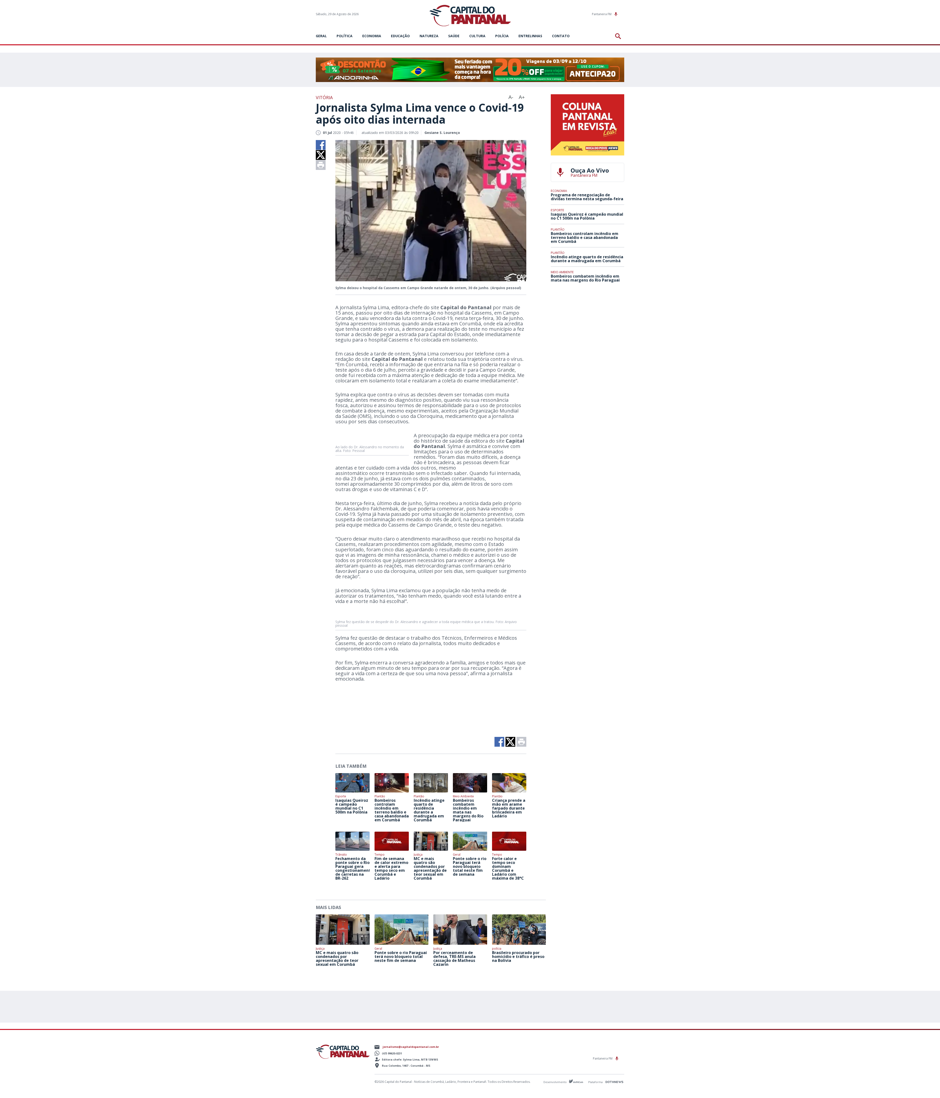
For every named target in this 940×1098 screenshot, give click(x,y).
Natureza (429, 36)
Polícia (502, 36)
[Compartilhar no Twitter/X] (321, 155)
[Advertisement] (587, 322)
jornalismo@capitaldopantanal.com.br (411, 1047)
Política (344, 36)
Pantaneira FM (602, 14)
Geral (321, 36)
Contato (561, 36)
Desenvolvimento (555, 1081)
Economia (371, 36)
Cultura (477, 36)
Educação (400, 36)
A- (510, 97)
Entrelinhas (530, 36)
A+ (522, 97)
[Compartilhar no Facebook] (321, 145)
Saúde (453, 36)
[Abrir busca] (619, 36)
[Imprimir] (321, 165)
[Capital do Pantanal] (470, 16)
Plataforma (595, 1082)
